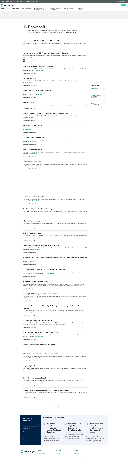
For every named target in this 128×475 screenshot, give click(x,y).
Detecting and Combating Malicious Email (37, 320)
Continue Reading (33, 45)
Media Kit (40, 468)
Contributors (59, 450)
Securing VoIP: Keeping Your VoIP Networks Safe (40, 294)
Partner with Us (41, 465)
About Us (40, 450)
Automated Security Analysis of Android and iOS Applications (44, 269)
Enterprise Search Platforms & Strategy (39, 9)
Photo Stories (78, 456)
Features (58, 468)
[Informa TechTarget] (3, 1)
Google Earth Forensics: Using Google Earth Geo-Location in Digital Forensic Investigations (55, 257)
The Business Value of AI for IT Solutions (96, 96)
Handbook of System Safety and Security (37, 209)
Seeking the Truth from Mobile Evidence (37, 90)
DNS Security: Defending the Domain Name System (41, 245)
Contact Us (40, 459)
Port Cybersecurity (29, 78)
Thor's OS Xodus (28, 102)
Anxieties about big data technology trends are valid (74, 427)
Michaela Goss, (27, 48)
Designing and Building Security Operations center (41, 332)
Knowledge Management (69, 8)
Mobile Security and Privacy (32, 150)
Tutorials (77, 465)
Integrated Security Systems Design (35, 282)
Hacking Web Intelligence (32, 233)
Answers (58, 456)
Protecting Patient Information (33, 137)
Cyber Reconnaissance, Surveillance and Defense (40, 354)
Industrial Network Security (32, 221)
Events (57, 465)
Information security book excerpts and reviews (39, 344)
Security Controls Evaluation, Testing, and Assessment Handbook (46, 113)
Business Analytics (9, 1)
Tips (76, 462)
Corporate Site (41, 471)
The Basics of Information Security (35, 378)
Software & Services (80, 9)
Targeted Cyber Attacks (31, 366)
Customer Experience (30, 1)
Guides (76, 450)
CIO (36, 1)
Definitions (58, 459)
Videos (76, 468)
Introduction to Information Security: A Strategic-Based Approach (46, 390)
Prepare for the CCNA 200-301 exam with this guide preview (44, 41)
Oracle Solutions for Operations (95, 103)
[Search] (115, 5)
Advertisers (40, 462)
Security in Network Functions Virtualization (38, 66)
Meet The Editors (42, 456)
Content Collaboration (26, 8)
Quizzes (76, 459)
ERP (24, 1)
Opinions (77, 453)
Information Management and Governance (55, 9)
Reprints (58, 453)
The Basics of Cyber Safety (32, 125)
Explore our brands (121, 1)
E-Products (58, 462)
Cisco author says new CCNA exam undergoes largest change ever (46, 53)
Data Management (18, 1)
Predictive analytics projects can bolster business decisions (54, 428)
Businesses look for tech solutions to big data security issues (96, 428)
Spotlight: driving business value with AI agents (95, 89)
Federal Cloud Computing (32, 162)
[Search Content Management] (10, 3)
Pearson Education (43, 48)
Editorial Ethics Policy (43, 453)
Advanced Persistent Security (33, 197)
